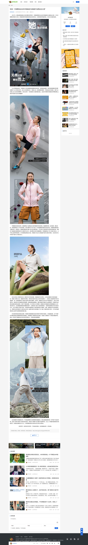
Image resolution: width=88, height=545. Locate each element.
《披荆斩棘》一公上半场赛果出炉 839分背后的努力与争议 (73, 108)
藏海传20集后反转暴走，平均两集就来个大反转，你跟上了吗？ (41, 502)
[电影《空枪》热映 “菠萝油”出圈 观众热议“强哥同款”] (65, 80)
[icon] (67, 539)
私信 (73, 26)
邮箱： (29, 525)
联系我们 (17, 536)
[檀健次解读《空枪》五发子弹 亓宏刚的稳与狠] (65, 75)
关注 (68, 26)
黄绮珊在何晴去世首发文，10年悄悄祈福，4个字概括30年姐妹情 (42, 455)
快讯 (35, 1)
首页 (21, 1)
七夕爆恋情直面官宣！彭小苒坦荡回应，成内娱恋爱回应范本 (42, 466)
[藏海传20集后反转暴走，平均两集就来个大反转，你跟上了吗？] (17, 505)
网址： (45, 525)
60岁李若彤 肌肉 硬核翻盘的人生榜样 (70, 38)
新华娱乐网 (12, 11)
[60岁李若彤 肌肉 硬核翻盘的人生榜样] (65, 86)
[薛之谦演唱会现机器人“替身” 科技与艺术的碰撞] (65, 114)
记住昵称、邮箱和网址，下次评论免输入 (19, 528)
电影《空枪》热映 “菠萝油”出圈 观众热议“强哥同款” (73, 80)
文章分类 (25, 1)
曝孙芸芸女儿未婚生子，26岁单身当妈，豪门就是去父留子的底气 (42, 490)
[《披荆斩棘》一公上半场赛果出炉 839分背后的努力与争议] (65, 109)
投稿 (77, 1)
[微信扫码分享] (47, 543)
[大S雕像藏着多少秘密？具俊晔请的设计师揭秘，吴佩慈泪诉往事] (17, 482)
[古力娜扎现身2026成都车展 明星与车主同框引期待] (65, 103)
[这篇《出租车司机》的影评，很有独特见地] (65, 120)
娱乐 (27, 11)
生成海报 (44, 543)
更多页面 (39, 1)
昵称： (12, 525)
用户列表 (30, 536)
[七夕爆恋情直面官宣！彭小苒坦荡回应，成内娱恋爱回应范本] (17, 470)
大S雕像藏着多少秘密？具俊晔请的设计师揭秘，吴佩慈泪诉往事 (42, 479)
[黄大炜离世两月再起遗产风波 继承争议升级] (65, 92)
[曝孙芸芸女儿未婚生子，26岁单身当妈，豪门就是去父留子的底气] (17, 493)
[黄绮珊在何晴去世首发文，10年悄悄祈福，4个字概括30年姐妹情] (17, 458)
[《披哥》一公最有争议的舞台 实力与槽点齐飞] (65, 97)
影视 (21, 536)
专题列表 (31, 1)
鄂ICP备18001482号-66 (34, 538)
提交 (56, 528)
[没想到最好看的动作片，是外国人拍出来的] (65, 125)
